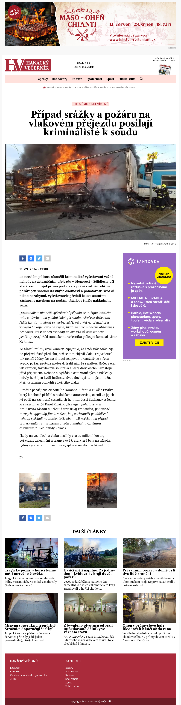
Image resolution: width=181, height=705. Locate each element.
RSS (15, 678)
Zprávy (43, 79)
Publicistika (127, 79)
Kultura (77, 79)
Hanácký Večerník (28, 65)
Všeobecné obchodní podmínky (28, 675)
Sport (110, 79)
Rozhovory (59, 79)
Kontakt (14, 671)
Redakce (15, 667)
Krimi (79, 87)
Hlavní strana (55, 87)
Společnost (94, 79)
